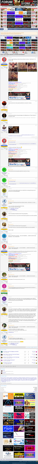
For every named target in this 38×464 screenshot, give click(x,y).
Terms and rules (25, 461)
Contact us (21, 461)
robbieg (24, 378)
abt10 (29, 379)
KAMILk (9, 379)
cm (20, 380)
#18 (36, 323)
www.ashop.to (16, 208)
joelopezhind (35, 391)
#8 (36, 188)
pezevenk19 (27, 377)
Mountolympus (16, 377)
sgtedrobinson (11, 378)
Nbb (19, 379)
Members (15, 29)
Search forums (6, 30)
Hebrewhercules (5, 380)
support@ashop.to (12, 209)
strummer (12, 379)
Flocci (34, 360)
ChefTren (26, 380)
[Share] (35, 57)
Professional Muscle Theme (5, 461)
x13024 (4, 363)
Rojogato (26, 379)
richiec (21, 379)
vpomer (2, 379)
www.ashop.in (12, 208)
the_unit (30, 377)
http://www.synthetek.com (11, 149)
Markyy (2, 377)
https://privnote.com (11, 332)
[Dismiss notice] (36, 32)
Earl (28, 380)
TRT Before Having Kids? (7, 362)
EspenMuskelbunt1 (31, 380)
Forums (5, 29)
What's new (10, 29)
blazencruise (5, 377)
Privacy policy (30, 461)
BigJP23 (21, 378)
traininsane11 (2, 378)
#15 (36, 284)
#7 (36, 178)
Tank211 (24, 379)
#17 (36, 307)
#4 (36, 125)
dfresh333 (16, 380)
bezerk (35, 377)
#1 (36, 57)
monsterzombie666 (30, 378)
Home (2, 29)
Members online (3, 376)
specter (34, 357)
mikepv (4, 352)
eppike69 (19, 380)
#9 (36, 199)
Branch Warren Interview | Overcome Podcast (11, 354)
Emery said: (10, 224)
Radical (8, 377)
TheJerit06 (4, 379)
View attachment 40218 (12, 181)
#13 (36, 244)
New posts (1, 30)
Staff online (3, 369)
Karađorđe (10, 377)
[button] (12, 29)
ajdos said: (10, 169)
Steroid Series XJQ (16, 379)
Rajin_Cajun (23, 380)
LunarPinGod (18, 378)
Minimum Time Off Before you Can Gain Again (11, 357)
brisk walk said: (11, 246)
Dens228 (26, 378)
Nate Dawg (14, 378)
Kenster (2, 380)
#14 (36, 272)
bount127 (33, 377)
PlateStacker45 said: (12, 140)
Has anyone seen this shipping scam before (10, 351)
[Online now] (4, 117)
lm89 (7, 379)
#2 (36, 101)
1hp (13, 377)
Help (33, 461)
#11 (36, 222)
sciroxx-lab (9, 380)
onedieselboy (20, 377)
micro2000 (31, 379)
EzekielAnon (35, 378)
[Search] (37, 29)
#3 (36, 113)
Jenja (7, 378)
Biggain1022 (34, 379)
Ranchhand (4, 355)
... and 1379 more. (3, 381)
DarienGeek (23, 377)
